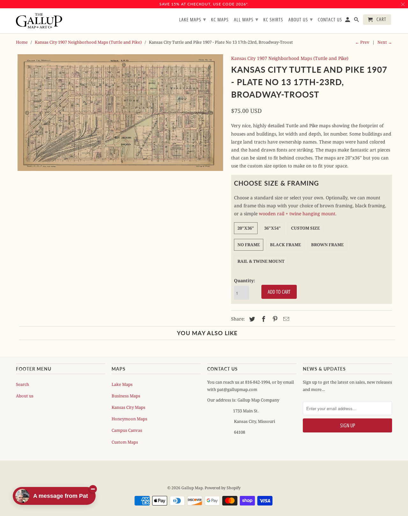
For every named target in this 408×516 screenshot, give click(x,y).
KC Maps (220, 20)
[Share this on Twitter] (251, 319)
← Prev (362, 42)
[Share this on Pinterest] (274, 319)
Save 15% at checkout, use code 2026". (204, 4)
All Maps (246, 19)
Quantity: (244, 280)
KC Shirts (273, 20)
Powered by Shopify (223, 487)
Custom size (305, 228)
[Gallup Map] (39, 21)
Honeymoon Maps (129, 419)
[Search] (357, 21)
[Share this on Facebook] (263, 319)
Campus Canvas (127, 430)
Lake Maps (122, 384)
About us (24, 396)
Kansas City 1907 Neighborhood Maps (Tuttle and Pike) (88, 42)
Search (22, 384)
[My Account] (348, 21)
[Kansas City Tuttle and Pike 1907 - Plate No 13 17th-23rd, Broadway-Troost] (120, 112)
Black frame (285, 244)
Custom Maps (125, 442)
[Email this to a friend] (285, 319)
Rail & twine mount (260, 261)
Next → (384, 42)
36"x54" (272, 228)
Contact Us (330, 20)
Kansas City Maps (128, 407)
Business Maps (126, 396)
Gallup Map (192, 487)
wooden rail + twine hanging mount (297, 213)
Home (22, 42)
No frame (248, 244)
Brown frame (327, 244)
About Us (300, 19)
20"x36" (245, 228)
